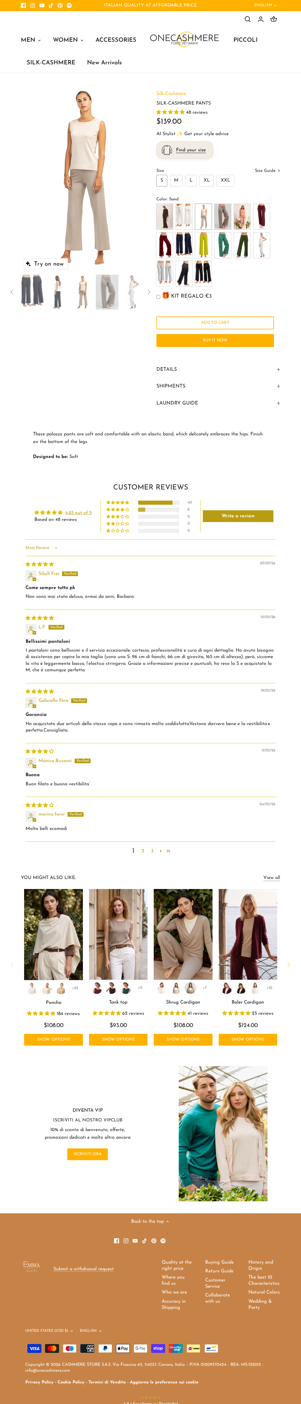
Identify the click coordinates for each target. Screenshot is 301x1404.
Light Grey (261, 245)
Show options (53, 1039)
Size (160, 171)
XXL (225, 180)
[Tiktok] (51, 5)
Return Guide (219, 1271)
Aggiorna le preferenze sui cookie (164, 1382)
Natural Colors (264, 1292)
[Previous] (29, 178)
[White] (32, 988)
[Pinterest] (60, 5)
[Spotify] (69, 5)
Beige (223, 216)
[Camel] (61, 988)
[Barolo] (97, 988)
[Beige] (190, 988)
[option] (81, 178)
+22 (75, 988)
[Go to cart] (273, 19)
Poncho (53, 1002)
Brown (164, 216)
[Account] (260, 19)
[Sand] (176, 988)
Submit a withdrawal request (83, 1269)
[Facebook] (23, 5)
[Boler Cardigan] (248, 934)
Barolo (261, 216)
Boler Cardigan (248, 1002)
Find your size (191, 150)
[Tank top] (118, 934)
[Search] (247, 19)
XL (207, 180)
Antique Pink (242, 216)
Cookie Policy (71, 1382)
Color (161, 199)
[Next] (133, 178)
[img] (40, 564)
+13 (140, 988)
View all (271, 877)
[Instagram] (32, 5)
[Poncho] (53, 934)
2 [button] (143, 851)
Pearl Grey (164, 273)
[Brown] (111, 988)
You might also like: (48, 877)
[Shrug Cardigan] (183, 934)
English (263, 5)
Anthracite (184, 273)
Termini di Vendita (107, 1382)
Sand (203, 216)
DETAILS (166, 369)
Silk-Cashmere (171, 93)
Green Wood (242, 245)
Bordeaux (164, 245)
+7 (205, 988)
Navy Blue (184, 245)
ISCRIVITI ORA (87, 1154)
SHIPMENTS (170, 386)
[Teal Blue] (125, 988)
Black (203, 273)
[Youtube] (41, 5)
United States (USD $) (46, 1331)
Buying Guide (219, 1262)
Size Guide (266, 171)
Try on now (48, 264)
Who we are (174, 1292)
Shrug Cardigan (183, 1002)
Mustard (203, 245)
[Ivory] (46, 988)
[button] (171, 112)
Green (223, 245)
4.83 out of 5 (78, 513)
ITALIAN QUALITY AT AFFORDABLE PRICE (150, 5)
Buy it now (215, 340)
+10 (269, 988)
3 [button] (152, 851)
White (184, 216)
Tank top (118, 1002)
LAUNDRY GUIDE (177, 403)
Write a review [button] (238, 516)
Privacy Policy (39, 1382)
